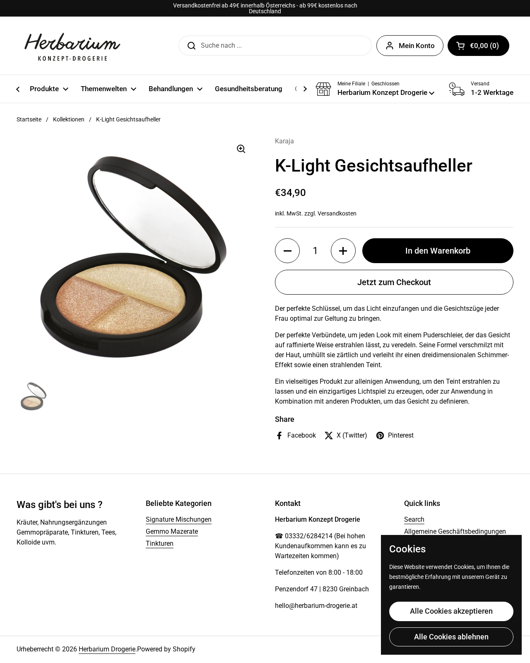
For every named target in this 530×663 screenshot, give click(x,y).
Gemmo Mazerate (172, 531)
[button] (478, 45)
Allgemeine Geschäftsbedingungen (455, 531)
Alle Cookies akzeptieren (451, 611)
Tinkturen (159, 543)
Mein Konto (417, 45)
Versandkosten (337, 213)
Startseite (29, 119)
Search (414, 519)
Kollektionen (68, 119)
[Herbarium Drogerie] (72, 45)
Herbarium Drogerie (107, 649)
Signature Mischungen (179, 519)
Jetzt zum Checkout (394, 282)
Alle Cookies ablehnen (451, 636)
